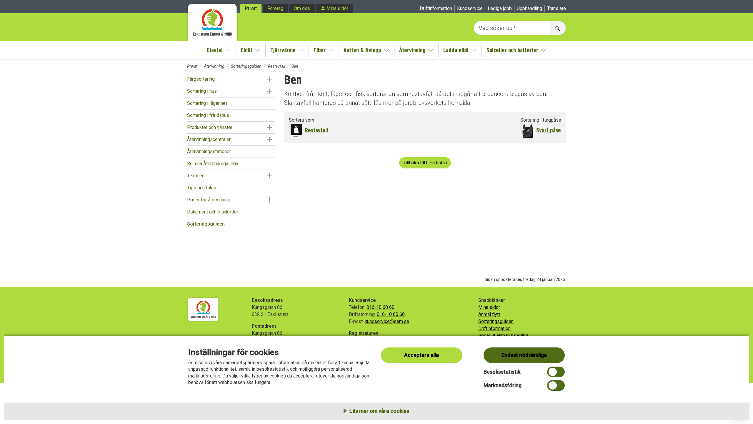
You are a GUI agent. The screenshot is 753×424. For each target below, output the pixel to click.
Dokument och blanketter (212, 212)
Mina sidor (337, 8)
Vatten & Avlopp (362, 50)
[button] (269, 79)
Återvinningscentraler (209, 139)
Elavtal (215, 50)
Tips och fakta (201, 188)
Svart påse (548, 130)
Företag (275, 8)
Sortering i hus (202, 91)
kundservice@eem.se (387, 321)
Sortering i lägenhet (207, 103)
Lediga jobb (500, 8)
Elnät (246, 50)
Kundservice (470, 8)
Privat (251, 8)
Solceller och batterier (512, 50)
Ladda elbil (456, 50)
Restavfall (276, 66)
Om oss (302, 8)
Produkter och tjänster (209, 127)
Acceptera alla (421, 355)
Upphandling (529, 8)
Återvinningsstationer (209, 151)
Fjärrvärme (283, 50)
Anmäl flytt (489, 314)
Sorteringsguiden (246, 66)
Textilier (195, 175)
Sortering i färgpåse (540, 120)
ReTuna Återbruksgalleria (212, 163)
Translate (556, 8)
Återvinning (412, 50)
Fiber (320, 50)
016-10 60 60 (380, 307)
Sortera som (301, 120)
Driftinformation (436, 8)
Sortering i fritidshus (208, 115)
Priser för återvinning (208, 200)
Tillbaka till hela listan (425, 162)
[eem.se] (212, 20)
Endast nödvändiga (524, 355)
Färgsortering (201, 79)
